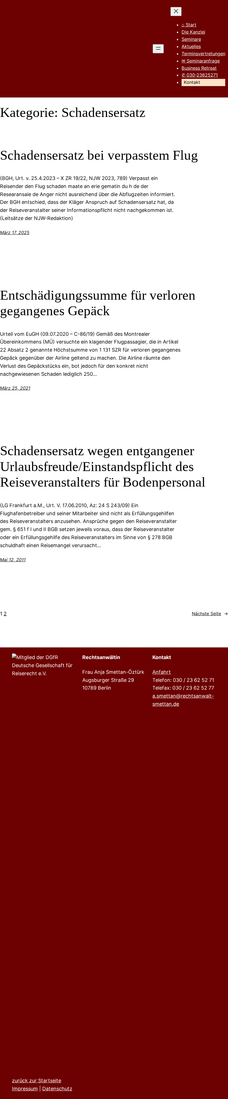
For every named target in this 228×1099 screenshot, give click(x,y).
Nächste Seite (210, 613)
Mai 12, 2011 (13, 559)
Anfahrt (161, 672)
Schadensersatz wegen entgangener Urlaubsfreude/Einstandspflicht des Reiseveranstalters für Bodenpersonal (102, 466)
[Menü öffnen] (158, 48)
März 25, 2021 (15, 388)
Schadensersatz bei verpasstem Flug (99, 155)
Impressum (25, 1089)
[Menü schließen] (176, 11)
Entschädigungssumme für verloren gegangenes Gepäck (97, 303)
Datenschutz (57, 1089)
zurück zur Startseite (36, 1080)
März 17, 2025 (14, 232)
